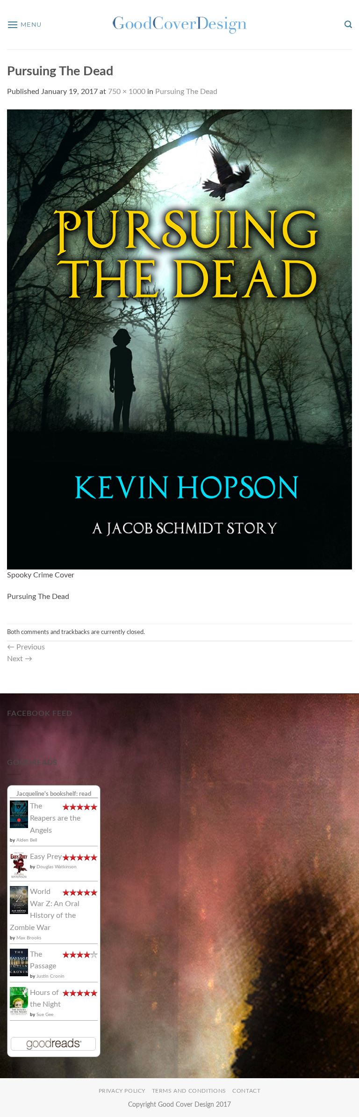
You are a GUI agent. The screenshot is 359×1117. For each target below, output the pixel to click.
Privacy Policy (122, 1091)
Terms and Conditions (189, 1091)
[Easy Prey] (19, 864)
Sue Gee (44, 1014)
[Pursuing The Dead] (179, 339)
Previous (26, 647)
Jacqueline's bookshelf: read (53, 794)
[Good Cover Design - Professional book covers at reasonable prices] (179, 24)
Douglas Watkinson (56, 867)
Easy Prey (46, 856)
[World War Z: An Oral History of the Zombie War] (19, 899)
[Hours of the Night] (19, 1000)
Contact (246, 1091)
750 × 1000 (126, 91)
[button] (24, 24)
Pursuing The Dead (186, 91)
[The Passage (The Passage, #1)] (19, 962)
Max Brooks (28, 938)
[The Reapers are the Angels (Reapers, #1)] (19, 814)
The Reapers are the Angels (55, 818)
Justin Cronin (50, 976)
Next (19, 659)
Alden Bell (26, 840)
